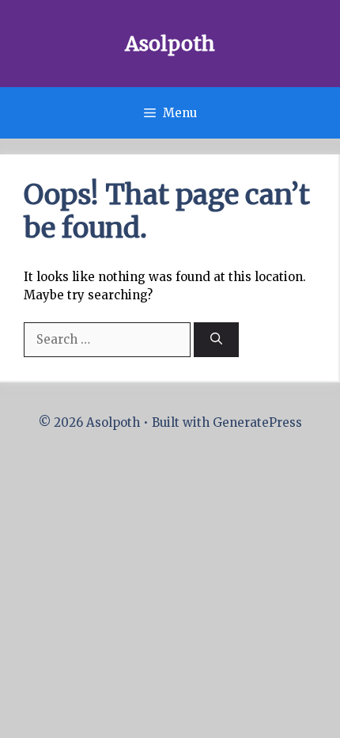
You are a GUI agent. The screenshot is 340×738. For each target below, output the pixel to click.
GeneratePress (257, 422)
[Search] (216, 340)
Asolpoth (170, 43)
